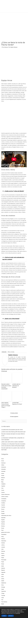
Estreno (3, 526)
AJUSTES (18, 613)
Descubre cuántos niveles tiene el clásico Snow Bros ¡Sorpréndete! (6, 386)
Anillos (2, 465)
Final (2, 530)
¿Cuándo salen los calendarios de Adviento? (16, 386)
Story (2, 585)
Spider (2, 580)
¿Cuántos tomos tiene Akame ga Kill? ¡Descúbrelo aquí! (13, 431)
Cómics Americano (5, 494)
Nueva (2, 553)
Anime (2, 473)
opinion (2, 555)
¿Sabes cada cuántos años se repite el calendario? (12, 441)
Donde (2, 511)
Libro (2, 549)
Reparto (3, 570)
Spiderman (3, 582)
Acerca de (4, 351)
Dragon (3, 513)
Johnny (3, 545)
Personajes (3, 559)
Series (2, 578)
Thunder (3, 595)
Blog (2, 481)
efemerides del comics (6, 515)
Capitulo (3, 486)
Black (2, 479)
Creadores (3, 500)
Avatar (2, 475)
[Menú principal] (14, 11)
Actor (2, 458)
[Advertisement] (14, 64)
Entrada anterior (14, 413)
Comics (3, 492)
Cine (2, 488)
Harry (2, 536)
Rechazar (11, 615)
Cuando (3, 505)
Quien (2, 566)
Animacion (3, 467)
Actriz (2, 460)
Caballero (3, 483)
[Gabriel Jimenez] (5, 359)
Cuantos (3, 507)
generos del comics (5, 532)
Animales (3, 471)
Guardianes (3, 534)
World (2, 603)
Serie (2, 576)
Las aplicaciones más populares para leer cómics (12, 429)
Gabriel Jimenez (13, 355)
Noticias (3, 551)
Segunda (3, 572)
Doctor (2, 509)
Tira (2, 599)
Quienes (3, 568)
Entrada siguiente (14, 416)
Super (2, 589)
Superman (3, 591)
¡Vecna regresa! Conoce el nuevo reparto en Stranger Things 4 (5, 405)
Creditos (3, 502)
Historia (3, 538)
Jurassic (3, 547)
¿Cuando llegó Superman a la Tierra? (17, 403)
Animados (3, 469)
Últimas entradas (11, 351)
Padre (2, 557)
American (3, 462)
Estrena (3, 523)
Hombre (3, 542)
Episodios (3, 517)
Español (3, 521)
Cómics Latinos (4, 496)
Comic (2, 490)
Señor (2, 574)
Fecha (2, 528)
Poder (2, 561)
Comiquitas (3, 498)
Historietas (3, 540)
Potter (2, 563)
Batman (3, 477)
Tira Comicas (5, 47)
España (3, 519)
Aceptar (4, 615)
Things (2, 593)
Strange (3, 587)
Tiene (2, 597)
